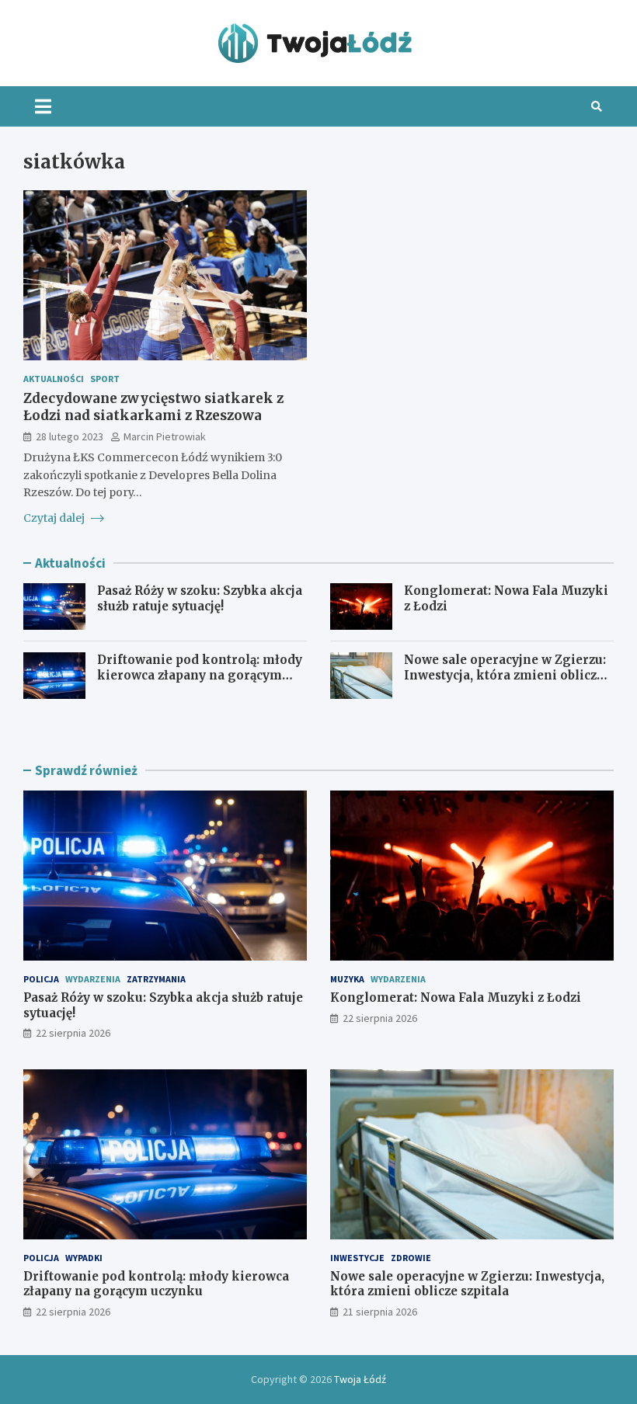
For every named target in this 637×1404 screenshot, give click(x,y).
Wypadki (84, 1257)
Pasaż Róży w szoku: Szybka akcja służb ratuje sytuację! (199, 598)
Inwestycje (357, 1257)
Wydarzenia (92, 979)
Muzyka (347, 979)
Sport (105, 378)
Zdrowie (411, 1257)
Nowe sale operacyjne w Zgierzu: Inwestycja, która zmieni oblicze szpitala (505, 674)
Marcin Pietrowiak (165, 436)
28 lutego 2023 (69, 436)
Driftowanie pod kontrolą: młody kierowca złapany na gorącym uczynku (199, 674)
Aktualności (53, 378)
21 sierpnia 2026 (380, 1312)
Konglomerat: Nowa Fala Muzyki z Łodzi (455, 997)
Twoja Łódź (360, 1379)
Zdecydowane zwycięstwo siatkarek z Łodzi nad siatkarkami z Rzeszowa (153, 407)
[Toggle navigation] (43, 106)
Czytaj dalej (55, 518)
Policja (41, 979)
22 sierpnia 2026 (73, 1033)
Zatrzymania (156, 979)
